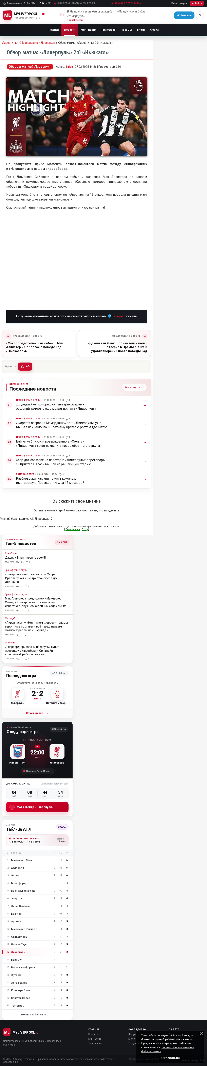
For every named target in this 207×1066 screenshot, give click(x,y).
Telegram (118, 316)
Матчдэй (10, 618)
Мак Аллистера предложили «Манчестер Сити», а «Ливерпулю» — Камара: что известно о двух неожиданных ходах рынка (36, 602)
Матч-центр (88, 29)
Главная (54, 29)
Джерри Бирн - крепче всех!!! (25, 557)
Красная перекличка (128, 3)
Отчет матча (37, 713)
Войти (198, 3)
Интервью (10, 642)
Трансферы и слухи (28, 400)
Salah (69, 66)
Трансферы (108, 29)
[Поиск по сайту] (200, 15)
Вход (85, 529)
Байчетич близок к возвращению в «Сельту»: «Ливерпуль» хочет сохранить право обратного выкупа (58, 443)
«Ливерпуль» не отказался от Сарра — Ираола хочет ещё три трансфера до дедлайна (32, 578)
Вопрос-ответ (25, 474)
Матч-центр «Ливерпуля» (41, 807)
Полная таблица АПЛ (37, 1014)
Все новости (134, 387)
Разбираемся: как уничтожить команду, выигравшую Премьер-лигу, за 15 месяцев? (50, 480)
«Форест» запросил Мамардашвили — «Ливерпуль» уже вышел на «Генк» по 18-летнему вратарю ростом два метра (61, 425)
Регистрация (179, 3)
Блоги (141, 29)
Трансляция (95, 1043)
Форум (154, 29)
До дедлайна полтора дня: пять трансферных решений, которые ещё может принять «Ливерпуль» (56, 406)
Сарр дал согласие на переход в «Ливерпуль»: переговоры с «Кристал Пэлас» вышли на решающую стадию (61, 462)
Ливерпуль (9, 42)
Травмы (126, 29)
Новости (69, 29)
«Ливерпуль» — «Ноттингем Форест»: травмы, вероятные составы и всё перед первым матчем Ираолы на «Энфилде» (36, 626)
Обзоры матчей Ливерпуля (37, 42)
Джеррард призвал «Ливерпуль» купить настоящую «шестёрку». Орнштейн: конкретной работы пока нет (32, 650)
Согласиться (170, 1058)
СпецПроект (12, 553)
